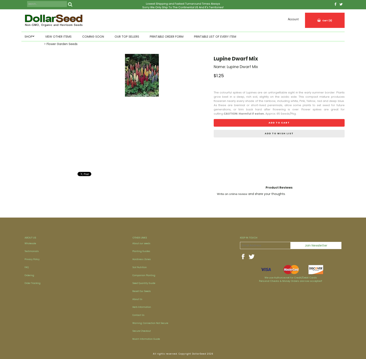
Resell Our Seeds (141, 291)
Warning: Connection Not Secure (150, 323)
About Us (137, 299)
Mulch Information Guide (146, 339)
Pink (302, 101)
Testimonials (32, 251)
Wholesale (30, 243)
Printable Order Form (166, 36)
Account (293, 19)
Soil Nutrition (139, 267)
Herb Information (141, 307)
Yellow (310, 101)
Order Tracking (32, 283)
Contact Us (138, 315)
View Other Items (58, 36)
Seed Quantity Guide (143, 283)
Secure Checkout (141, 331)
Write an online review (232, 194)
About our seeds (141, 243)
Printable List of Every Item (215, 36)
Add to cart (279, 122)
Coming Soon (93, 36)
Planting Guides (141, 251)
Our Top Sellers (127, 36)
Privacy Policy (32, 259)
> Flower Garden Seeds (61, 44)
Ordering (29, 275)
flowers (219, 101)
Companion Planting (143, 275)
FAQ (27, 267)
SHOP (28, 36)
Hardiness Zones (141, 259)
